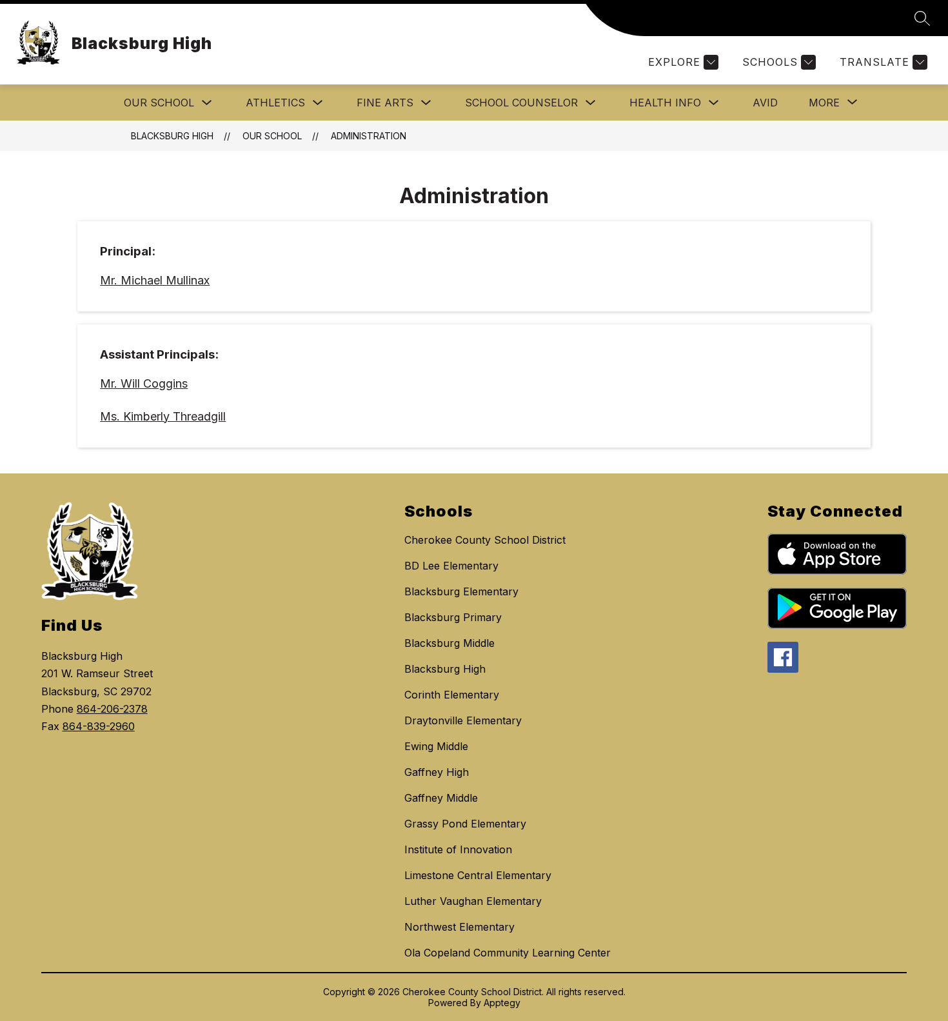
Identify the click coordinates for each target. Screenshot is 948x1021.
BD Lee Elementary (451, 565)
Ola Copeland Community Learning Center (507, 952)
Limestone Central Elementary (477, 875)
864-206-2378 (112, 708)
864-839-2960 (99, 726)
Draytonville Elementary (463, 720)
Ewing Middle (436, 746)
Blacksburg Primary (453, 617)
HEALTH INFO (665, 102)
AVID (765, 102)
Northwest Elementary (459, 926)
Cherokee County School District (485, 539)
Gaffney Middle (441, 797)
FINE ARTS (385, 102)
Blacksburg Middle (449, 643)
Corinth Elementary (451, 694)
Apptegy (502, 1002)
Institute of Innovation (458, 849)
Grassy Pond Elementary (465, 823)
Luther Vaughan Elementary (473, 901)
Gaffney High (436, 772)
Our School (159, 102)
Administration (368, 135)
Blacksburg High (172, 135)
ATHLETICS (275, 102)
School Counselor (521, 102)
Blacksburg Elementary (461, 591)
